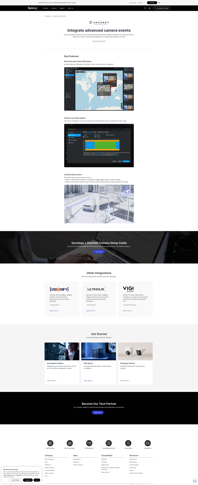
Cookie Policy (18, 475)
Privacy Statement (8, 475)
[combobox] (136, 2)
